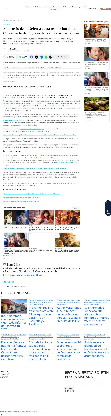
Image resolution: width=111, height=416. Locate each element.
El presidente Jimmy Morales (12, 120)
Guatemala (12, 20)
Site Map (32, 412)
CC (4, 286)
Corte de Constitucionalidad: (40, 101)
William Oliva (13, 49)
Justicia (20, 20)
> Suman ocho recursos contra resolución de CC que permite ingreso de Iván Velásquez (31, 194)
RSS (36, 412)
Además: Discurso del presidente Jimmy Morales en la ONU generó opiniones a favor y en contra (34, 169)
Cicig (8, 286)
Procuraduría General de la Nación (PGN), (54, 155)
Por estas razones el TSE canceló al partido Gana (27, 86)
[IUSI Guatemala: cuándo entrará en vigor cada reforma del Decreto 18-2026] (14, 306)
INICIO (5, 20)
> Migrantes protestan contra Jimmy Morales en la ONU (21, 198)
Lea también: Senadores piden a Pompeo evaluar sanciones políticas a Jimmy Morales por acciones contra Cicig (39, 135)
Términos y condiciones (21, 412)
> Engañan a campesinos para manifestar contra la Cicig (21, 201)
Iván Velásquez (15, 286)
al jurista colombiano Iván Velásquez (32, 129)
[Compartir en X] (36, 57)
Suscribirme (69, 389)
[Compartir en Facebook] (31, 57)
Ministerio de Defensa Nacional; (65, 163)
